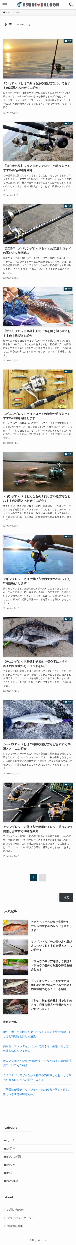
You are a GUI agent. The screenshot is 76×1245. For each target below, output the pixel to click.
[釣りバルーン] (38, 4)
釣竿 (10, 1172)
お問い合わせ (15, 1209)
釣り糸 (11, 1164)
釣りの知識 (14, 1156)
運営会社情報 (15, 1226)
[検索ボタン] (71, 4)
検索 (66, 897)
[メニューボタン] (4, 4)
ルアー (11, 1148)
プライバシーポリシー (20, 1217)
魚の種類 (12, 1181)
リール (11, 1140)
